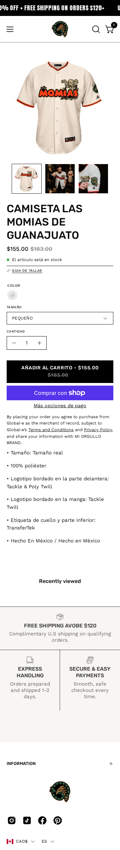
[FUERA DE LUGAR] (12, 295)
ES (44, 841)
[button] (95, 29)
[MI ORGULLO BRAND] (60, 29)
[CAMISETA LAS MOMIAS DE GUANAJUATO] (27, 179)
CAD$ (22, 841)
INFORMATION (21, 763)
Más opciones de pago (60, 405)
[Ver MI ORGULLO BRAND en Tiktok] (27, 820)
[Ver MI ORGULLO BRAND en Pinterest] (58, 820)
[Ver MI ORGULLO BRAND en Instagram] (12, 820)
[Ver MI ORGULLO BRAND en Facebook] (42, 820)
